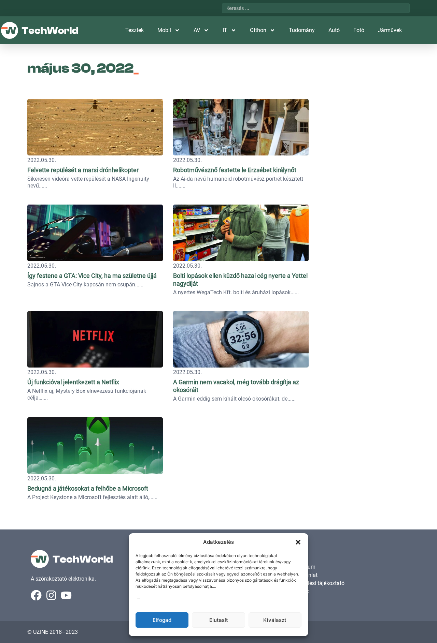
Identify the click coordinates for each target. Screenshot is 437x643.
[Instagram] (51, 595)
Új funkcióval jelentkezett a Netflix (73, 382)
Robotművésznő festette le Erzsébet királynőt (234, 170)
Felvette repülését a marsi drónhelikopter (83, 170)
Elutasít (218, 620)
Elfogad (162, 620)
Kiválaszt (274, 620)
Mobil (164, 30)
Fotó (358, 30)
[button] (298, 542)
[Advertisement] (362, 138)
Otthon (258, 30)
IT (225, 30)
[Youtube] (66, 595)
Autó (334, 30)
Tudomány (302, 30)
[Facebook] (36, 595)
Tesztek (134, 30)
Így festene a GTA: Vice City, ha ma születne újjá (92, 275)
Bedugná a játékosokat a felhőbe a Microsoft (87, 488)
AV (197, 30)
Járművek (390, 30)
